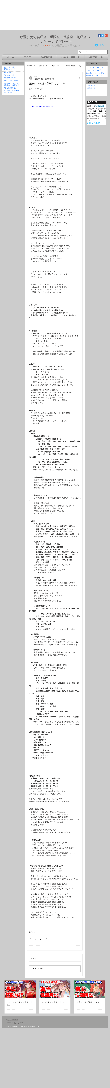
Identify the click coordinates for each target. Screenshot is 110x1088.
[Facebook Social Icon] (99, 35)
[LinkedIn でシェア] (41, 939)
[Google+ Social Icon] (106, 35)
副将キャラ (43, 66)
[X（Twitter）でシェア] (35, 939)
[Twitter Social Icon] (102, 35)
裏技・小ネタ (56, 66)
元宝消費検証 (70, 66)
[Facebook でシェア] (30, 939)
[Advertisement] (55, 15)
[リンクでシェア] (46, 939)
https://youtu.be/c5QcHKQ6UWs (41, 106)
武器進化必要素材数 (10, 88)
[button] (80, 66)
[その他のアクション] (79, 78)
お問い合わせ (12, 1020)
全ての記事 (31, 66)
